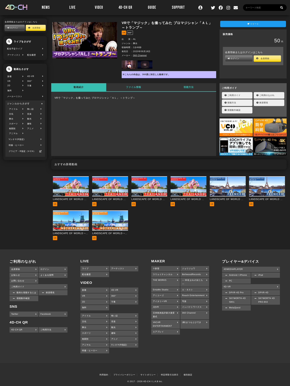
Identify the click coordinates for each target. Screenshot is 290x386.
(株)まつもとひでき (191, 322)
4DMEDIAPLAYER (233, 269)
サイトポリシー (148, 375)
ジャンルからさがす (18, 103)
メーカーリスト (14, 96)
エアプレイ (158, 332)
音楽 (29, 114)
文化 (11, 114)
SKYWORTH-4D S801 (237, 300)
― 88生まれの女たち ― (192, 282)
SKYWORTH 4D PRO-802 (266, 300)
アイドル (13, 109)
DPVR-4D (263, 292)
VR (9, 81)
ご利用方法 (45, 330)
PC (230, 281)
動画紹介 (79, 87)
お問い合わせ (17, 281)
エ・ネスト (187, 290)
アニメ (30, 128)
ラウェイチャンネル (163, 274)
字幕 (29, 86)
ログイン (13, 28)
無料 (9, 90)
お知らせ (15, 275)
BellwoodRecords (191, 274)
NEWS (46, 7)
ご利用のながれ (267, 95)
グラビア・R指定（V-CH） (22, 151)
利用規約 (104, 375)
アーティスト (13, 55)
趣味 (29, 124)
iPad (260, 275)
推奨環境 (263, 102)
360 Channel (140, 55)
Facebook (45, 314)
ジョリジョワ (188, 268)
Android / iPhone (238, 275)
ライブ (85, 268)
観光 (29, 119)
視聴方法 (189, 87)
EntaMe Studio (160, 290)
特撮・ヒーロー (16, 145)
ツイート (254, 24)
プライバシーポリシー (124, 375)
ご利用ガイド (233, 95)
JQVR (156, 307)
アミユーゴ (158, 295)
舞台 (11, 119)
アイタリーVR (160, 301)
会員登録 (35, 28)
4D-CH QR (125, 7)
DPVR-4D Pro (236, 292)
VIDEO (99, 7)
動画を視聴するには (26, 292)
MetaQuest (234, 308)
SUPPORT (178, 7)
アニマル (13, 133)
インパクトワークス (192, 307)
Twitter (14, 314)
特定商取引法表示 (169, 375)
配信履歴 (31, 55)
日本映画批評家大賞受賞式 (164, 315)
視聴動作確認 (233, 110)
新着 (9, 76)
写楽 (184, 301)
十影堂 (156, 268)
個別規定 (188, 375)
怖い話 (30, 109)
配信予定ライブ (14, 49)
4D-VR (30, 76)
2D (8, 85)
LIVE (72, 7)
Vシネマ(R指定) (17, 139)
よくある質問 (47, 275)
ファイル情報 (133, 87)
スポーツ (13, 124)
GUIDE (152, 7)
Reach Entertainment (193, 295)
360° (29, 81)
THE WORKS (159, 280)
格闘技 (12, 128)
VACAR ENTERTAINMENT (162, 324)
